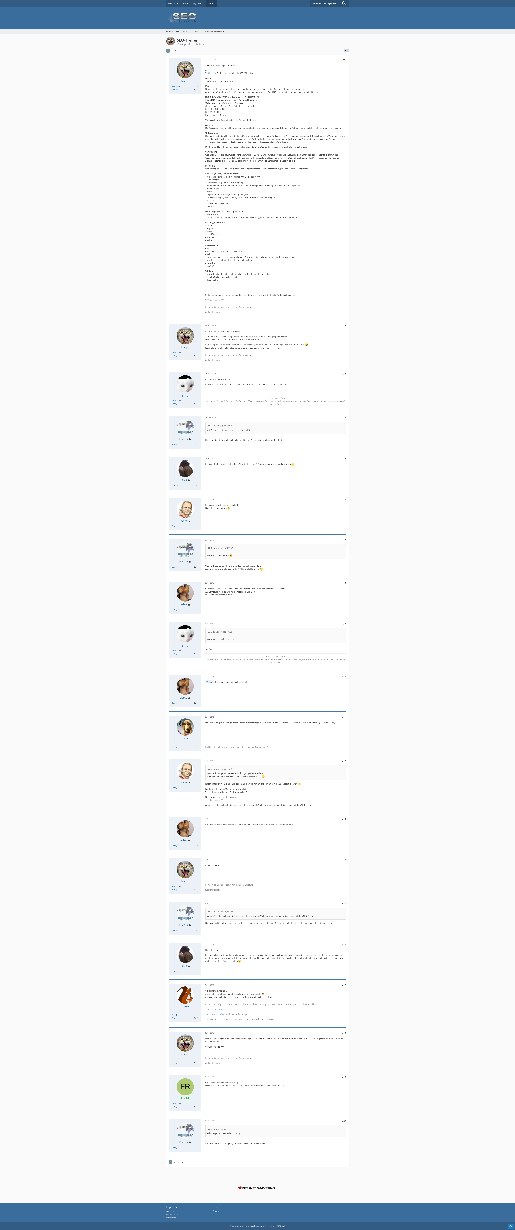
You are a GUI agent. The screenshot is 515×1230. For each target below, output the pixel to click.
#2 (344, 326)
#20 (344, 1120)
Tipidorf (209, 73)
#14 (344, 859)
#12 (344, 761)
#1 (344, 59)
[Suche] (344, 3)
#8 (344, 583)
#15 (344, 903)
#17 (344, 985)
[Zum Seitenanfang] (511, 1226)
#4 (344, 417)
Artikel (174, 1015)
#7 (344, 540)
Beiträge (175, 89)
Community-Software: (248, 1225)
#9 (344, 623)
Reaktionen (176, 86)
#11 (344, 717)
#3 (344, 373)
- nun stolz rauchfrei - (215, 1014)
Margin (183, 44)
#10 (344, 676)
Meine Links (216, 1009)
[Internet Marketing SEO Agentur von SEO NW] (257, 1188)
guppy (211, 682)
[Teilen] (346, 50)
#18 (344, 1033)
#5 (344, 458)
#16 (344, 944)
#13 (344, 819)
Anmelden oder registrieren (324, 3)
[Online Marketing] (257, 18)
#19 (344, 1077)
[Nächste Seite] (179, 51)
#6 (344, 499)
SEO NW (281, 1225)
